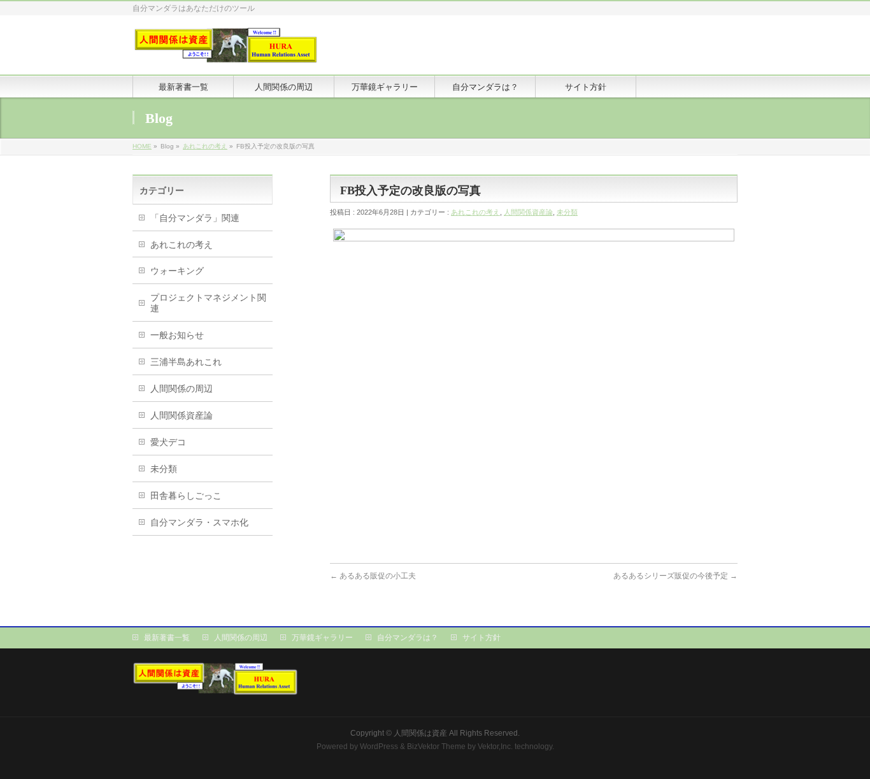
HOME (142, 146)
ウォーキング (177, 271)
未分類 (567, 212)
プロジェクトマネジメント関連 (208, 302)
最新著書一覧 (167, 637)
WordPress (379, 746)
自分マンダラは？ (407, 637)
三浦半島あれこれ (186, 362)
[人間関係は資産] (225, 50)
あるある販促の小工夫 (373, 575)
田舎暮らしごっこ (186, 495)
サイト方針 (481, 637)
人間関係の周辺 (181, 388)
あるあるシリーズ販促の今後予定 (675, 575)
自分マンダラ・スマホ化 (199, 522)
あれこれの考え (205, 146)
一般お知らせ (177, 335)
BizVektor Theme (436, 746)
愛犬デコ (168, 442)
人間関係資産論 (528, 212)
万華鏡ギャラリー (322, 637)
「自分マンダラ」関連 (194, 218)
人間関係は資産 (420, 733)
